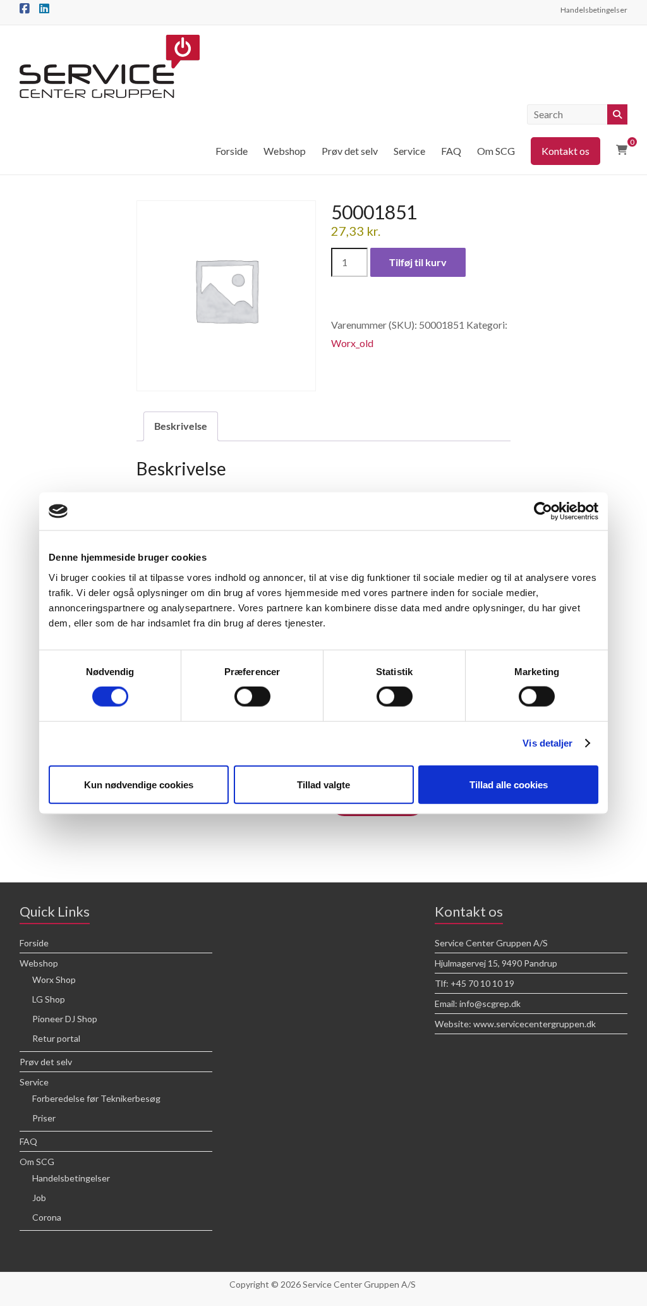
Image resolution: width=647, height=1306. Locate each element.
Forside (231, 151)
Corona (46, 1217)
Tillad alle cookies (508, 784)
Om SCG (496, 151)
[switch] (252, 697)
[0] (621, 149)
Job (39, 1197)
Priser (44, 1118)
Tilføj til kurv (418, 262)
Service (409, 151)
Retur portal (56, 1038)
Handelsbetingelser (593, 10)
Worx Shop (54, 979)
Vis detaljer (547, 743)
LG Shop (48, 999)
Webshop (284, 151)
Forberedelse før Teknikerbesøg (96, 1098)
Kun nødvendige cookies (138, 784)
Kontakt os (565, 151)
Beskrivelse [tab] (180, 426)
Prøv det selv (350, 151)
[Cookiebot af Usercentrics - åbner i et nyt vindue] (543, 511)
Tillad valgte (323, 784)
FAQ (451, 151)
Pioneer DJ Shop (64, 1018)
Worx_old (352, 343)
